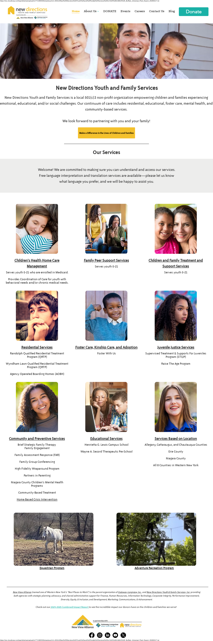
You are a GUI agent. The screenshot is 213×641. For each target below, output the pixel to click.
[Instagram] (99, 635)
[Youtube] (115, 635)
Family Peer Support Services (106, 260)
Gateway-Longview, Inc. (129, 592)
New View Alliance (22, 592)
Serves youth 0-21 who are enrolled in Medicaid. (37, 272)
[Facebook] (91, 635)
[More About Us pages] (98, 11)
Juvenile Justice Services (175, 347)
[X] (123, 635)
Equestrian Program (52, 568)
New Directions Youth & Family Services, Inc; (168, 592)
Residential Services (37, 347)
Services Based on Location (176, 438)
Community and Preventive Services (37, 438)
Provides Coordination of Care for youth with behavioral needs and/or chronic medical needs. (37, 281)
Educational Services (106, 438)
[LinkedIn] (107, 635)
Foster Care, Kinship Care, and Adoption (106, 347)
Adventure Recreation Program (154, 568)
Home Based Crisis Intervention (37, 499)
